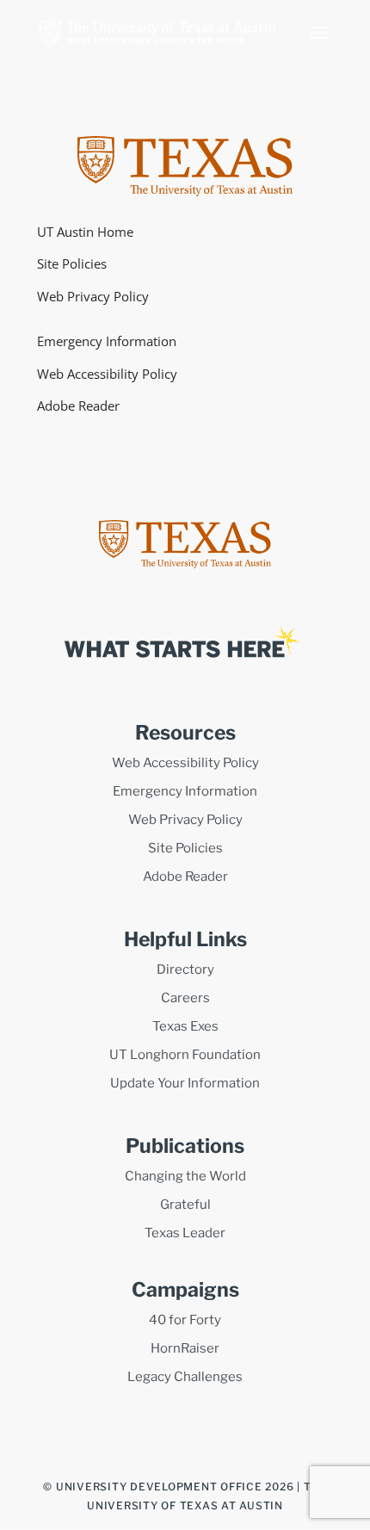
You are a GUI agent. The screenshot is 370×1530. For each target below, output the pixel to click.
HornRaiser (185, 1348)
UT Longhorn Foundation (185, 1054)
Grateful (185, 1204)
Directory (185, 969)
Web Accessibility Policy (107, 373)
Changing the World (185, 1176)
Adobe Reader (78, 405)
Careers (185, 998)
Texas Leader (185, 1233)
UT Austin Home (85, 231)
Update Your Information (185, 1083)
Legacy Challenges (185, 1376)
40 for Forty (185, 1320)
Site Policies (72, 263)
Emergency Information (106, 341)
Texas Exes (185, 1026)
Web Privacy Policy (93, 296)
